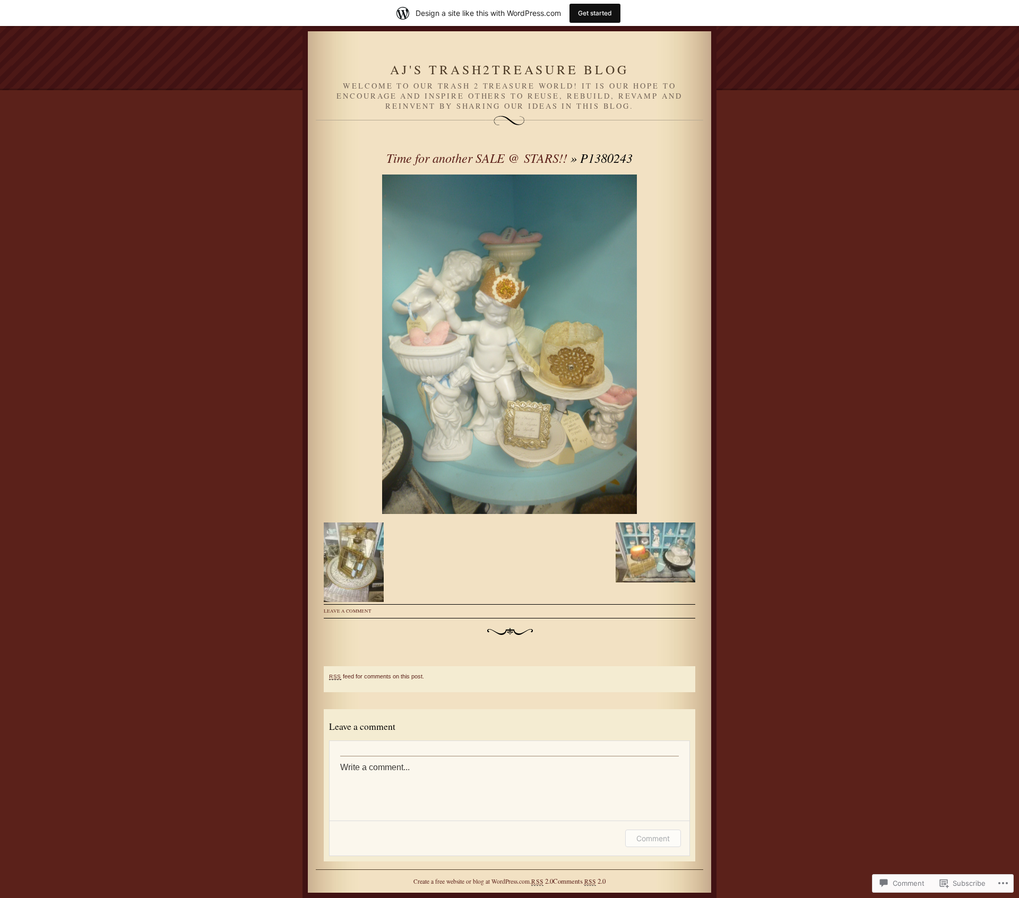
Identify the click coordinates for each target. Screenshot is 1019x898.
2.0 (541, 881)
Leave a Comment (348, 611)
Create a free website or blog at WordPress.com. (472, 881)
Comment (653, 838)
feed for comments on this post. (376, 676)
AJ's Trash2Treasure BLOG (509, 69)
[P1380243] (509, 344)
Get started (595, 13)
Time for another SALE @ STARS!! (476, 157)
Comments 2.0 (579, 881)
